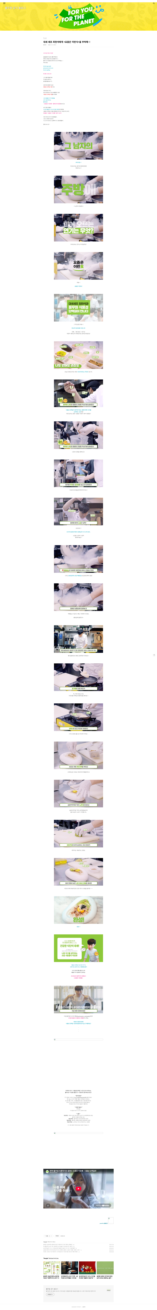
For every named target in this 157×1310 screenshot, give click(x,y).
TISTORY (79, 1307)
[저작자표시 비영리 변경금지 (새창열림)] (62, 1236)
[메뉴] (4, 3)
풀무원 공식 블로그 (52, 1289)
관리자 (84, 1307)
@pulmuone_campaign (83, 1016)
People (45, 1241)
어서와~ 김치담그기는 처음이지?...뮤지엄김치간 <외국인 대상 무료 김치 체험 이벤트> (60, 1251)
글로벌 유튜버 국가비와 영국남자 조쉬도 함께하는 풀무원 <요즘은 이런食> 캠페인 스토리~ (61, 1250)
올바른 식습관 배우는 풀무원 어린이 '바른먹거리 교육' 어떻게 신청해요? (57, 1244)
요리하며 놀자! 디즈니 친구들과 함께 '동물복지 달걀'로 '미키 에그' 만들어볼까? (59, 1248)
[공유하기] (49, 1236)
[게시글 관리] (52, 1236)
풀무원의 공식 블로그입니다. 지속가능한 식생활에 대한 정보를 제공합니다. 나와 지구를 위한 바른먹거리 (71, 1291)
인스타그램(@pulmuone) (79, 1097)
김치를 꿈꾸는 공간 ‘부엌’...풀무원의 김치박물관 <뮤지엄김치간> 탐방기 (58, 1246)
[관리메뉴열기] (154, 655)
